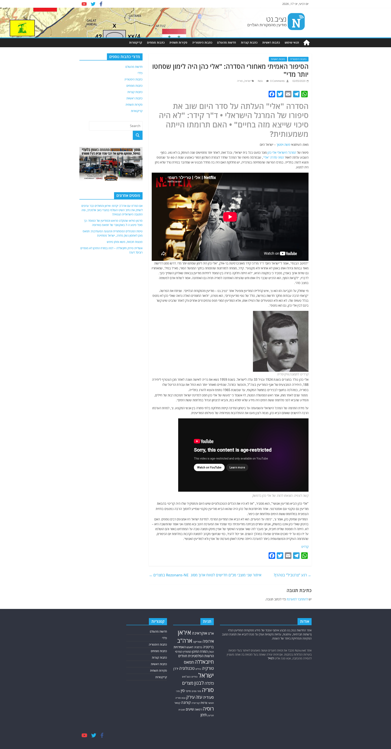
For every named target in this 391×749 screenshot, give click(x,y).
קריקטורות (135, 42)
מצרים (187, 683)
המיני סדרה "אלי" (273, 157)
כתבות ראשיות (271, 42)
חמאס (189, 662)
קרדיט (305, 547)
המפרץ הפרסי (183, 652)
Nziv (260, 81)
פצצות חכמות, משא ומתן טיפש (125, 242)
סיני (178, 691)
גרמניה (198, 647)
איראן (184, 632)
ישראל (247, 81)
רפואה (198, 709)
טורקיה (208, 668)
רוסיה (208, 708)
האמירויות (180, 647)
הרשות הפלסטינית (201, 656)
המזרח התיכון (200, 651)
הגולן (211, 652)
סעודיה (208, 697)
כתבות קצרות (249, 42)
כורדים (194, 676)
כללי (140, 73)
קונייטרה (195, 702)
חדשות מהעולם (226, 42)
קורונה (186, 702)
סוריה (240, 81)
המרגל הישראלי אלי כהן (282, 152)
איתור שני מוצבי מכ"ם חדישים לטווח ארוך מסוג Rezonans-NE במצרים (205, 574)
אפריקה (197, 642)
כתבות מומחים (156, 42)
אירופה (208, 641)
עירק (190, 697)
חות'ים (182, 656)
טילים (198, 668)
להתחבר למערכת (297, 599)
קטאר (177, 703)
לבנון (199, 683)
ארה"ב (184, 640)
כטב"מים (186, 676)
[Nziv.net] (306, 42)
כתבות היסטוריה (202, 42)
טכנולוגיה (187, 668)
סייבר (188, 691)
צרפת (204, 703)
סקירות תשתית (178, 42)
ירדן (176, 668)
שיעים (190, 709)
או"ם (211, 633)
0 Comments (277, 81)
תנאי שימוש (292, 42)
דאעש (190, 647)
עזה (199, 697)
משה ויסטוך (283, 145)
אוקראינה (199, 633)
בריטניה (208, 647)
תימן (204, 714)
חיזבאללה (204, 661)
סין (183, 690)
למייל (271, 658)
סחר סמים (196, 691)
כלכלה (209, 683)
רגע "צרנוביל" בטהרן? (293, 574)
